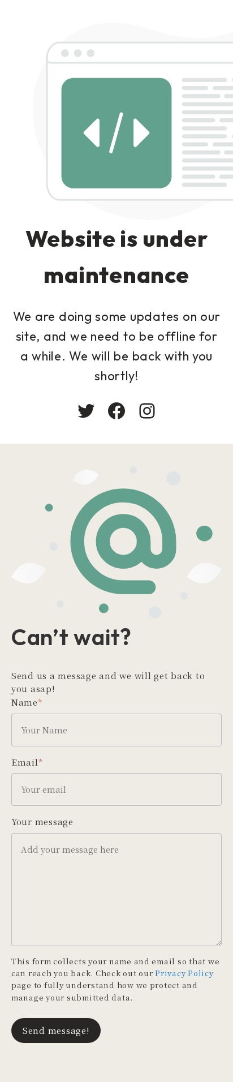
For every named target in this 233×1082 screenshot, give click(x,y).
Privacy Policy (184, 973)
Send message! (56, 1030)
